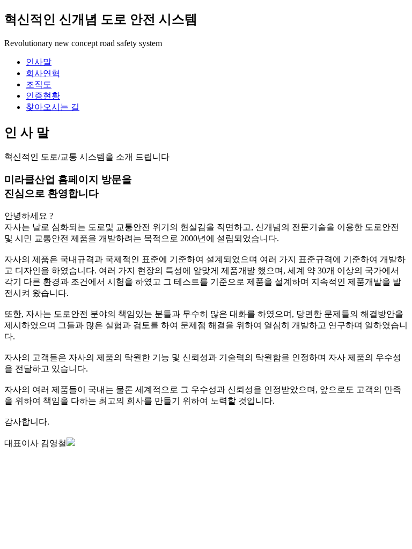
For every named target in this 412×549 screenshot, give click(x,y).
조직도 (39, 84)
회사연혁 (43, 73)
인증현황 (43, 95)
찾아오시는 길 (52, 107)
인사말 (39, 61)
